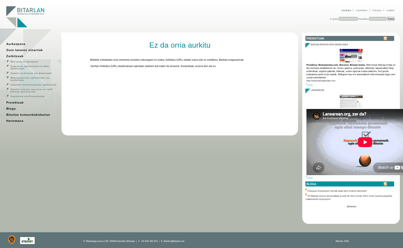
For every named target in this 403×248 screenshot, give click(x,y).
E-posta (334, 19)
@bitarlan (351, 206)
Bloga (11, 108)
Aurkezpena (15, 44)
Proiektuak (15, 102)
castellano (362, 10)
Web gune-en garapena (24, 61)
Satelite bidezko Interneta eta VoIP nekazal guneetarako (31, 90)
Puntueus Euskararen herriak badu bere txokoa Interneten (337, 191)
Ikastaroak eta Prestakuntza (27, 96)
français (377, 10)
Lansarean (317, 90)
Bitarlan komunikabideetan (28, 114)
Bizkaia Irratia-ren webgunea (329, 44)
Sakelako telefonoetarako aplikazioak (33, 85)
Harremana (15, 120)
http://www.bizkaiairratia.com (320, 80)
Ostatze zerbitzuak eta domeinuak (31, 73)
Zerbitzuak (15, 56)
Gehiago (310, 85)
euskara (346, 10)
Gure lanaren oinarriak (24, 50)
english (391, 10)
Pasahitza (364, 19)
